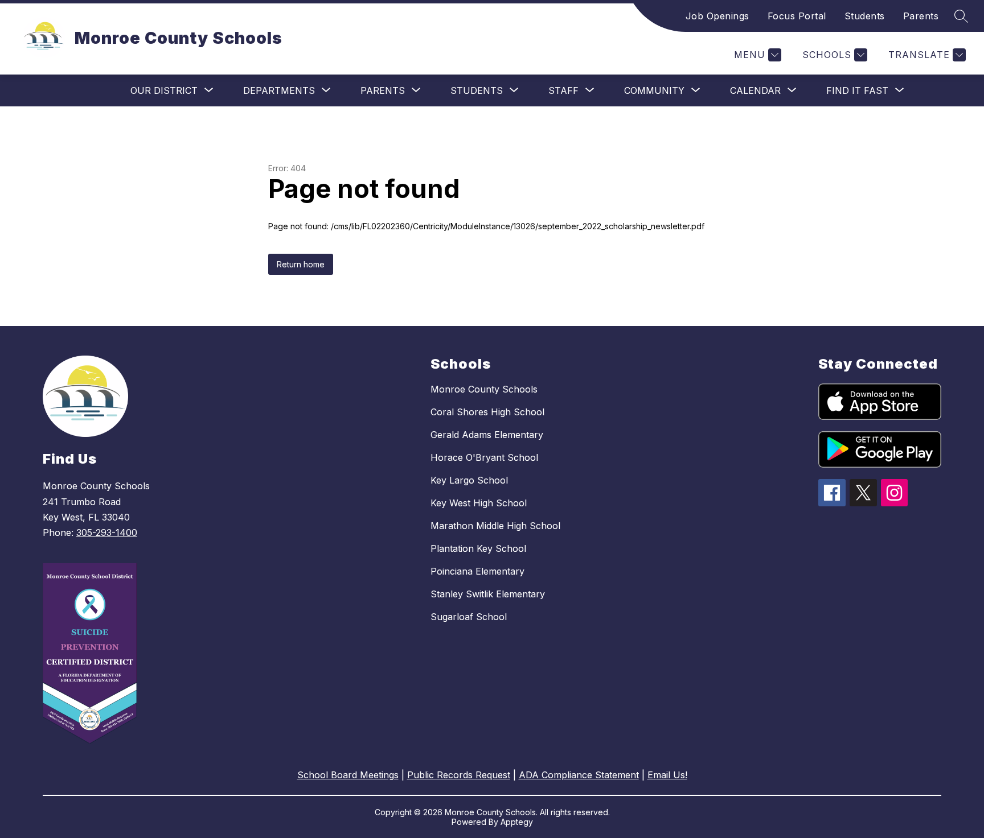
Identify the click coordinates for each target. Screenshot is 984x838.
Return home (301, 264)
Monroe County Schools (484, 389)
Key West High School (478, 503)
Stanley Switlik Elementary (487, 594)
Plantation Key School (478, 548)
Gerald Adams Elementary (486, 434)
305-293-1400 (106, 532)
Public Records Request (458, 775)
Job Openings (717, 16)
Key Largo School (469, 480)
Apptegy (517, 822)
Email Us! (667, 775)
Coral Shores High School (487, 412)
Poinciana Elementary (477, 571)
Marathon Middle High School (495, 525)
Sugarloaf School (468, 616)
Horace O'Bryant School (484, 457)
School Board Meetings (348, 775)
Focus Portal (797, 16)
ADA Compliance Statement (579, 775)
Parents (921, 16)
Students (864, 16)
